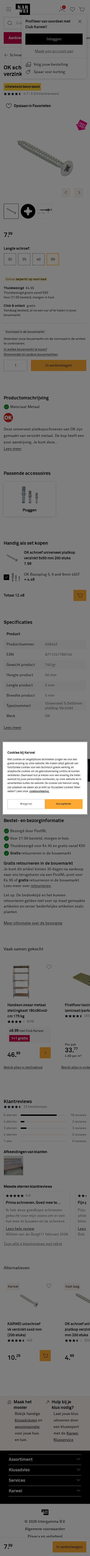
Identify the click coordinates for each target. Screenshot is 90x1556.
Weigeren (26, 804)
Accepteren (63, 804)
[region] (45, 778)
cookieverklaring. (39, 791)
